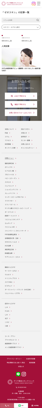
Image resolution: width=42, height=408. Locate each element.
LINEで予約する (20, 96)
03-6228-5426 (22, 387)
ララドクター (9, 201)
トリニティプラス (11, 278)
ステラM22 (8, 282)
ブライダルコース (11, 340)
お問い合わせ (25, 144)
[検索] (38, 20)
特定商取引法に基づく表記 (16, 362)
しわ (6, 315)
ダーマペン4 (9, 212)
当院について (9, 129)
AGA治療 (8, 246)
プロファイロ (9, 174)
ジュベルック (9, 186)
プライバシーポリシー (14, 359)
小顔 (6, 326)
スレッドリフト (10, 193)
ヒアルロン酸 (9, 171)
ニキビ (7, 322)
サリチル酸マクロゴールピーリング (17, 208)
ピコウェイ (8, 286)
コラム (7, 137)
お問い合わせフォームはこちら (20, 113)
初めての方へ (25, 129)
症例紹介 (24, 137)
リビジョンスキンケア (12, 219)
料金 (6, 133)
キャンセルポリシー (28, 148)
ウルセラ (8, 274)
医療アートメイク (11, 216)
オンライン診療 (10, 148)
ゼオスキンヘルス (11, 242)
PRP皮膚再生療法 (11, 234)
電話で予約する (20, 104)
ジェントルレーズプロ (12, 293)
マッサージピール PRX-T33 (14, 197)
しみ (6, 307)
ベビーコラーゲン (11, 178)
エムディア (8, 223)
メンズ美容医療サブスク (13, 347)
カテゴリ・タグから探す (11, 27)
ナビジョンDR (10, 227)
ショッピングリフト (11, 189)
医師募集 (32, 362)
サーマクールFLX (10, 271)
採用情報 (8, 144)
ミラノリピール (10, 204)
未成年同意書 (30, 359)
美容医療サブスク (11, 343)
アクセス (8, 140)
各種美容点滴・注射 (11, 238)
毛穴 (6, 318)
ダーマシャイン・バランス (18, 289)
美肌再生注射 (9, 249)
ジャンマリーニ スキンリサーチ (15, 231)
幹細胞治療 (8, 253)
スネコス (8, 182)
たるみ (7, 311)
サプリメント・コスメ (12, 257)
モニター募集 (25, 140)
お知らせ (24, 133)
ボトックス (8, 167)
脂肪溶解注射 (9, 163)
